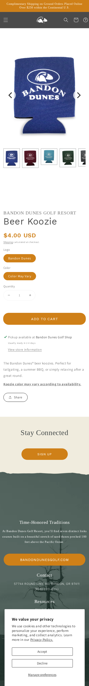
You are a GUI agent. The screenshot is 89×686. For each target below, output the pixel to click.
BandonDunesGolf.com (44, 560)
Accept (42, 651)
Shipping (8, 242)
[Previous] (11, 95)
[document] (44, 95)
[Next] (78, 95)
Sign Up (44, 454)
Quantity (9, 286)
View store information (25, 349)
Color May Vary (19, 276)
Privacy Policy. (41, 639)
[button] (6, 20)
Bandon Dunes (19, 258)
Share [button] (18, 397)
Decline (42, 663)
